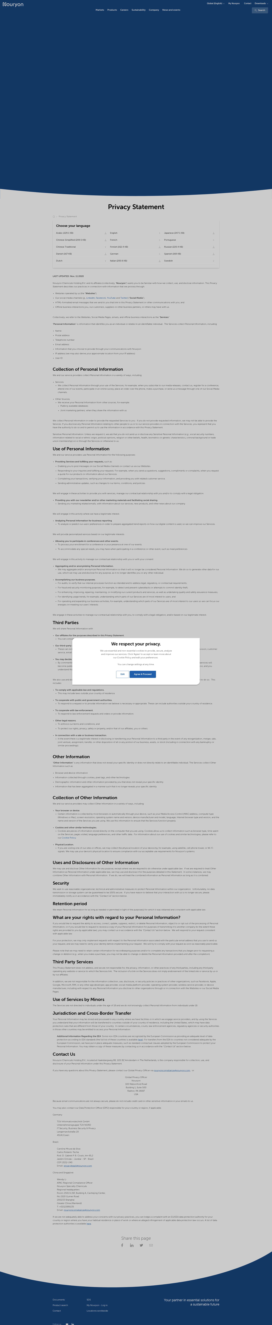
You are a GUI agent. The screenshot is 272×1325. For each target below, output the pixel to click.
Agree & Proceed (143, 674)
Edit (123, 674)
